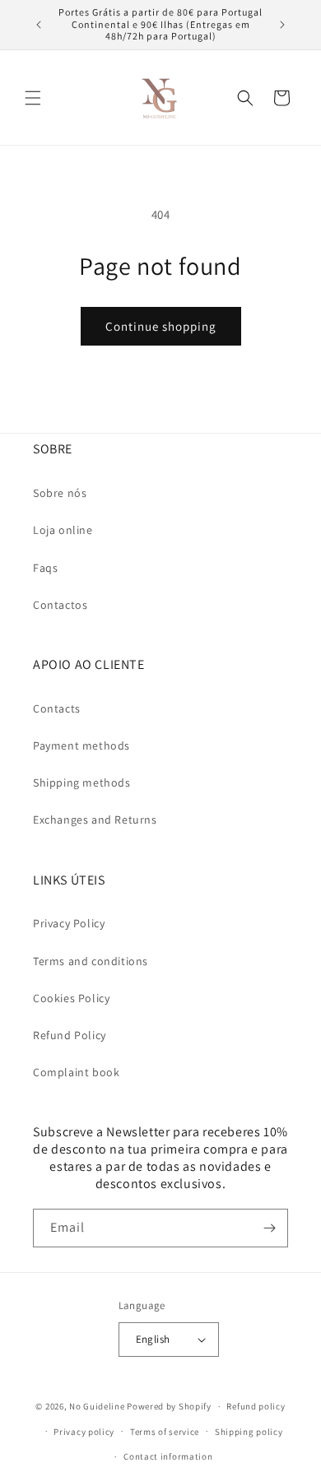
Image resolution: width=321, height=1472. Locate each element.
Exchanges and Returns (95, 819)
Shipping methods (82, 782)
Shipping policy (249, 1431)
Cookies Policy (71, 998)
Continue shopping (160, 326)
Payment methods (81, 745)
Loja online (63, 529)
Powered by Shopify (169, 1406)
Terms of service (164, 1431)
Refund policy (255, 1406)
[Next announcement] (282, 25)
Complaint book (76, 1072)
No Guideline (96, 1406)
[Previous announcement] (39, 25)
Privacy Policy (69, 923)
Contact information (167, 1456)
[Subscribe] (269, 1228)
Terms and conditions (90, 961)
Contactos (60, 604)
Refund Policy (69, 1035)
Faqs (45, 567)
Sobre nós (59, 492)
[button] (33, 98)
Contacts (57, 708)
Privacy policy (84, 1431)
